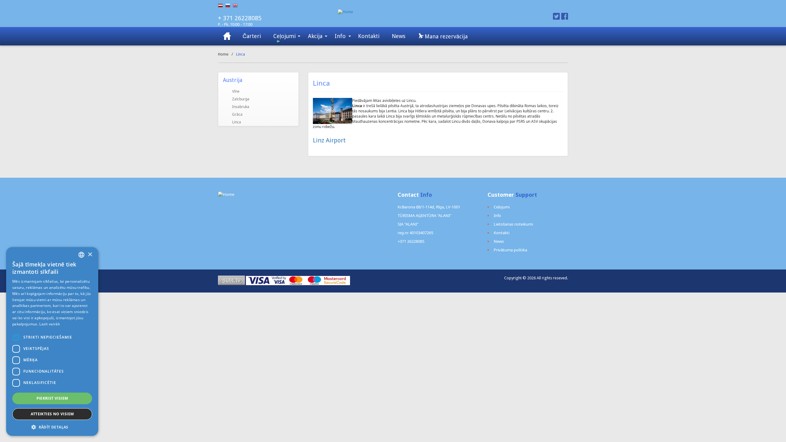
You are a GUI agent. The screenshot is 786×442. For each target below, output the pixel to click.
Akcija (315, 36)
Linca (236, 122)
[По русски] (229, 5)
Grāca (237, 114)
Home (223, 54)
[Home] (423, 11)
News (398, 36)
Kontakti (368, 36)
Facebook (564, 16)
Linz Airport (329, 140)
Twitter (556, 16)
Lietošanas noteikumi (513, 224)
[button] (52, 427)
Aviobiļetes (227, 36)
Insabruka (240, 106)
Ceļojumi (284, 36)
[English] (236, 5)
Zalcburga (240, 99)
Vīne (235, 91)
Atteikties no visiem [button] (52, 414)
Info (340, 36)
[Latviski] (221, 5)
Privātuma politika (510, 250)
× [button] (90, 254)
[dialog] (52, 341)
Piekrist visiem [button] (52, 398)
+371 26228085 (411, 241)
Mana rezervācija (445, 36)
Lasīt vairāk (49, 324)
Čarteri (252, 36)
